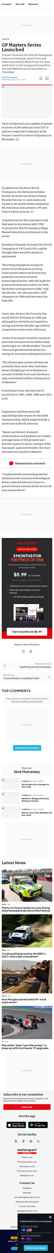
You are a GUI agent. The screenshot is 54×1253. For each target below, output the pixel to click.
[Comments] (48, 78)
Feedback (27, 1188)
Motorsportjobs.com (27, 1162)
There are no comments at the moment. (27, 700)
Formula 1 (7, 4)
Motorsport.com (27, 1166)
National (33, 4)
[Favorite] (41, 78)
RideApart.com (27, 1175)
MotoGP (20, 4)
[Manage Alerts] (31, 651)
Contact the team (27, 1206)
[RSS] (38, 1141)
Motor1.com (27, 1157)
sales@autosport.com (27, 1211)
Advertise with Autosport (27, 1202)
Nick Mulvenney (10, 77)
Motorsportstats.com (27, 1171)
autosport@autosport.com (27, 1197)
